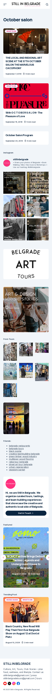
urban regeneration (19, 467)
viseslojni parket (17, 469)
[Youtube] (5, 683)
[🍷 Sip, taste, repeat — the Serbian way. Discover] (14, 183)
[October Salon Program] (26, 138)
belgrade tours (16, 448)
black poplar (15, 451)
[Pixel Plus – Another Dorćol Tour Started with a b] (14, 229)
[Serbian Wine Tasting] (26, 557)
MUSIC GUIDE (12, 600)
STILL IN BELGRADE (17, 664)
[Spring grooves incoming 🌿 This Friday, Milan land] (38, 206)
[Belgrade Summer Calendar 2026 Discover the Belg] (38, 183)
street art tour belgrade (20, 464)
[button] (5, 4)
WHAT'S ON (11, 31)
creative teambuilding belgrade (24, 453)
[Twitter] (9, 683)
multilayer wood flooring (21, 459)
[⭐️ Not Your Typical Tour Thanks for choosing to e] (14, 206)
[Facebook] (18, 683)
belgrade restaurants (19, 445)
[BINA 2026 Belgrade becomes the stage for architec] (38, 229)
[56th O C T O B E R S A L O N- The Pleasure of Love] (26, 96)
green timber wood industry (23, 456)
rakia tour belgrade (18, 461)
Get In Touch (24, 513)
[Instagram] (14, 683)
